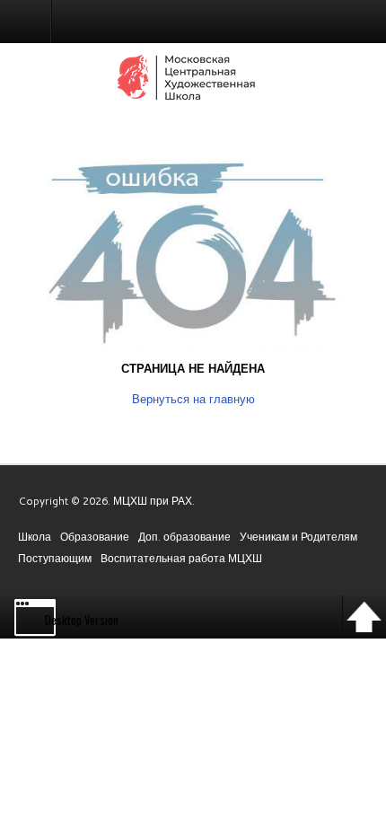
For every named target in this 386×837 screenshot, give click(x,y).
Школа (34, 536)
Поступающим (55, 558)
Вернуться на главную (193, 399)
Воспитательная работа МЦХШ (181, 558)
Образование (94, 536)
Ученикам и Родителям (298, 536)
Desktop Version (81, 620)
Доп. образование (184, 536)
